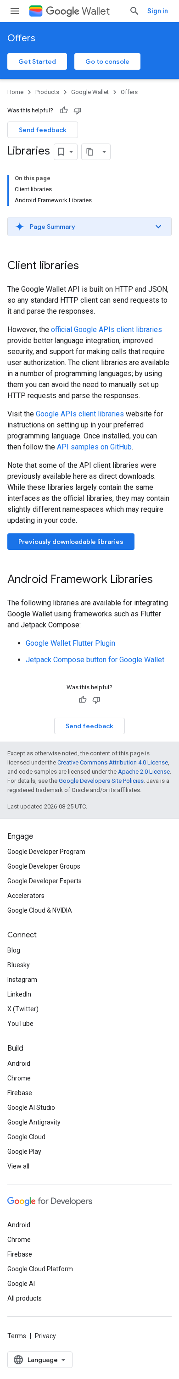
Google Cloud (26, 1137)
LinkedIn (19, 994)
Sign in (157, 11)
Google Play (24, 1151)
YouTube (20, 1023)
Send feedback (43, 130)
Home (15, 92)
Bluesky (18, 965)
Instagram (22, 979)
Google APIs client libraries (80, 414)
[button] (89, 226)
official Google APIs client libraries (106, 329)
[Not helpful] (77, 110)
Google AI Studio (31, 1107)
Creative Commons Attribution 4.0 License (112, 762)
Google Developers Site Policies (101, 780)
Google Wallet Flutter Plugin (70, 643)
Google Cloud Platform (40, 1269)
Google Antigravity (34, 1122)
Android (18, 1063)
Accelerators (26, 895)
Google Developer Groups (43, 866)
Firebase (19, 1093)
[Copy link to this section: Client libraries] (88, 266)
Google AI (21, 1283)
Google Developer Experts (44, 881)
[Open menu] (15, 11)
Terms (16, 1336)
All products (24, 1298)
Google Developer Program (46, 851)
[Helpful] (64, 110)
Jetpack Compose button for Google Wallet (95, 659)
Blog (13, 950)
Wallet (96, 11)
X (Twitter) (23, 1009)
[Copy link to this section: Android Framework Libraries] (162, 580)
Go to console (107, 61)
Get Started (37, 61)
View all (18, 1166)
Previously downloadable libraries (70, 541)
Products (47, 92)
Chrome (19, 1078)
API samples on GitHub (94, 447)
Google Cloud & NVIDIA (39, 910)
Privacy (45, 1336)
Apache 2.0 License (144, 771)
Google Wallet (90, 92)
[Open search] (134, 11)
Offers (21, 38)
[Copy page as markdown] (90, 152)
